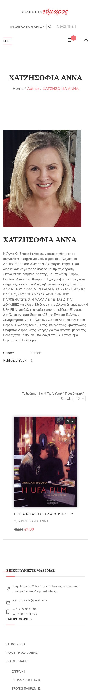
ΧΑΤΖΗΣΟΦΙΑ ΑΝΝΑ (33, 521)
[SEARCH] (49, 26)
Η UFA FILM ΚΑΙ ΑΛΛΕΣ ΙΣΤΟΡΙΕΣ (44, 514)
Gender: (9, 353)
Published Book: (15, 360)
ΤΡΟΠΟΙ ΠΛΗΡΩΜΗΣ (26, 688)
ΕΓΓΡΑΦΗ (18, 671)
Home (18, 88)
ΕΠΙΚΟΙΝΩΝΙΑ (15, 644)
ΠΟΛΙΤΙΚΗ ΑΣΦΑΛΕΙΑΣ (22, 653)
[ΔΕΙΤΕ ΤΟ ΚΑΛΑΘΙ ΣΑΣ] (70, 40)
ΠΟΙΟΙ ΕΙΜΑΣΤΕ (17, 661)
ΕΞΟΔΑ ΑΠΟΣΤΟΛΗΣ (26, 680)
